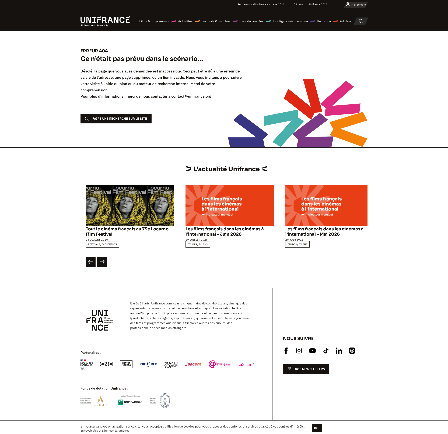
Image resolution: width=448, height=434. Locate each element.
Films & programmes (154, 21)
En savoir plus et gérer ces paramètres (104, 430)
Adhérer (345, 21)
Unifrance (324, 21)
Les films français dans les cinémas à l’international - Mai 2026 (324, 231)
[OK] (316, 428)
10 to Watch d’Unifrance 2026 (309, 4)
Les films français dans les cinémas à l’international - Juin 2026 (225, 231)
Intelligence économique (290, 21)
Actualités (185, 21)
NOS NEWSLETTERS (310, 369)
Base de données (251, 21)
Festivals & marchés (216, 21)
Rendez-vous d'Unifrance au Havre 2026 (260, 4)
